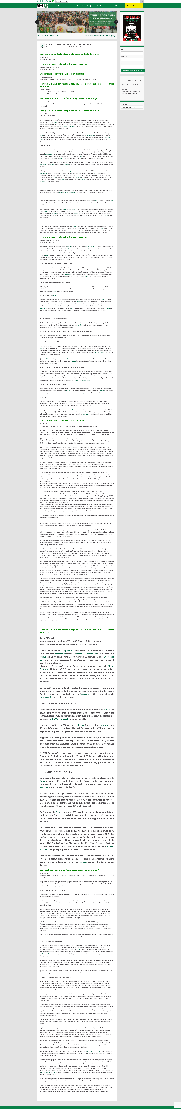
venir (77, 380)
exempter (43, 308)
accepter (101, 228)
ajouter (47, 255)
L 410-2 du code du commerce (49, 954)
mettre (52, 164)
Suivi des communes (104, 6)
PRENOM (124, 56)
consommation (46, 697)
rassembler (86, 249)
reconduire (77, 213)
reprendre (59, 287)
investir (69, 393)
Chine (61, 192)
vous (54, 295)
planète (61, 158)
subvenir (80, 725)
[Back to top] (176, 1097)
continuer (67, 359)
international (44, 173)
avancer (105, 215)
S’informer (119, 6)
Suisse (87, 246)
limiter (96, 173)
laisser (79, 301)
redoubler (42, 181)
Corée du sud (90, 135)
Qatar (41, 135)
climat (55, 122)
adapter (78, 177)
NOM (122, 63)
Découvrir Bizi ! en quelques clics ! (50, 35)
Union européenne (70, 192)
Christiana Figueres (69, 126)
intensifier (84, 179)
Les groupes (69, 6)
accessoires (68, 274)
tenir (62, 179)
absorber (105, 725)
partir (46, 211)
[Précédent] (123, 81)
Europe (54, 213)
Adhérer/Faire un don (134, 6)
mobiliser (81, 203)
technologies (82, 393)
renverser (83, 862)
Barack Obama (99, 352)
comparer (85, 694)
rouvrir (75, 209)
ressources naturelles (86, 653)
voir (81, 156)
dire (76, 268)
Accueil (39, 6)
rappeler (103, 299)
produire (44, 656)
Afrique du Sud (72, 249)
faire (111, 200)
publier (107, 709)
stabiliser (66, 164)
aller (41, 348)
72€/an (78, 949)
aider (54, 177)
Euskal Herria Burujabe (85, 6)
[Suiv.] (140, 81)
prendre (73, 361)
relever (65, 209)
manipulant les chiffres (48, 1072)
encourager (43, 164)
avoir (101, 289)
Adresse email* (125, 50)
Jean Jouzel (48, 154)
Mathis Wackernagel (58, 719)
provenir (68, 390)
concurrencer (86, 380)
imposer (64, 304)
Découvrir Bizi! (55, 6)
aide (108, 308)
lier (50, 363)
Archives (124, 104)
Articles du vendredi (57, 46)
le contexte (88, 937)
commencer (86, 414)
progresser (71, 171)
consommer (60, 653)
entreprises (55, 393)
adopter (84, 287)
